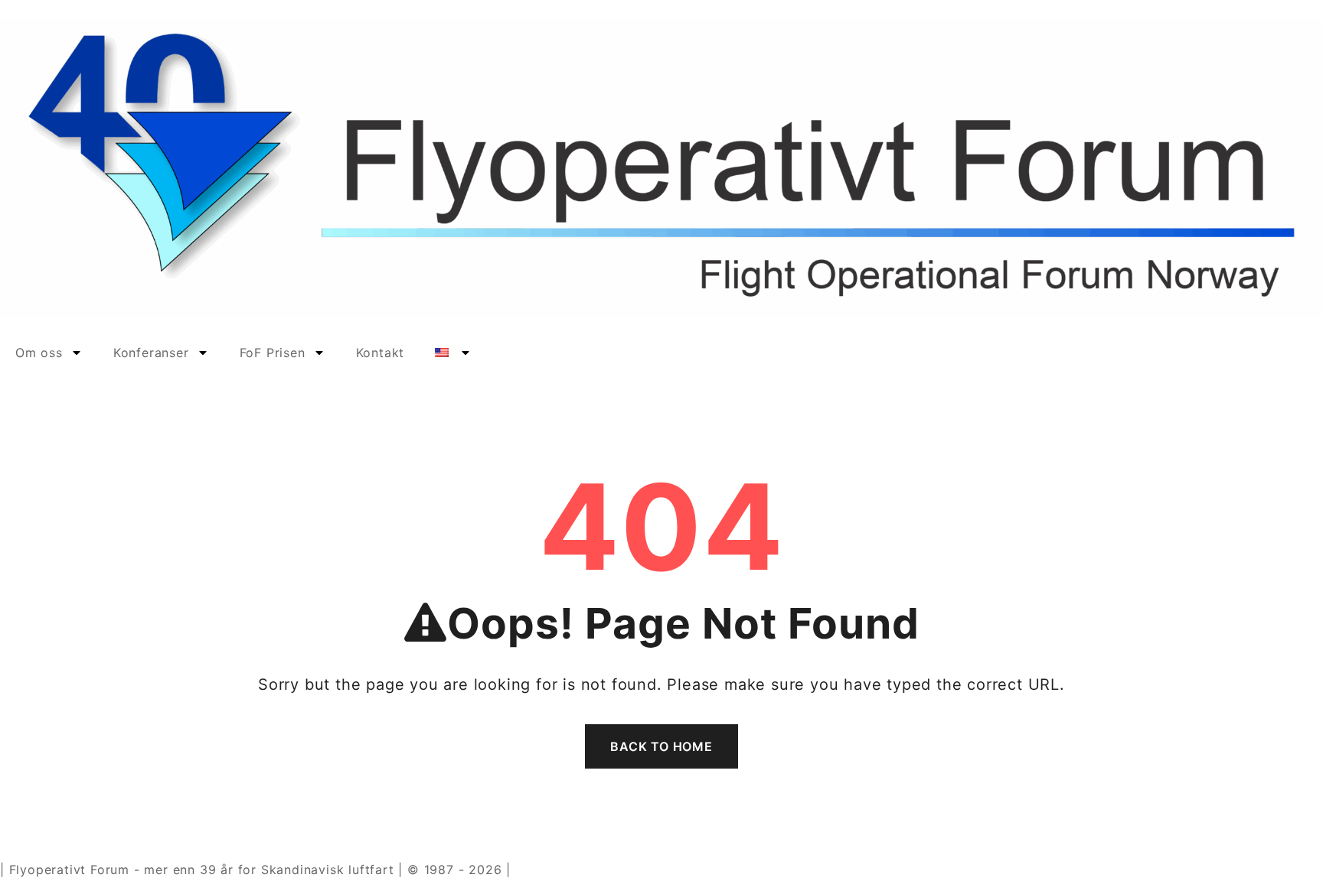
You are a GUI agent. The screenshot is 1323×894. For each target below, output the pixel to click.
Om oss (39, 352)
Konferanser (151, 352)
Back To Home (661, 746)
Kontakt (380, 352)
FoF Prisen (272, 352)
